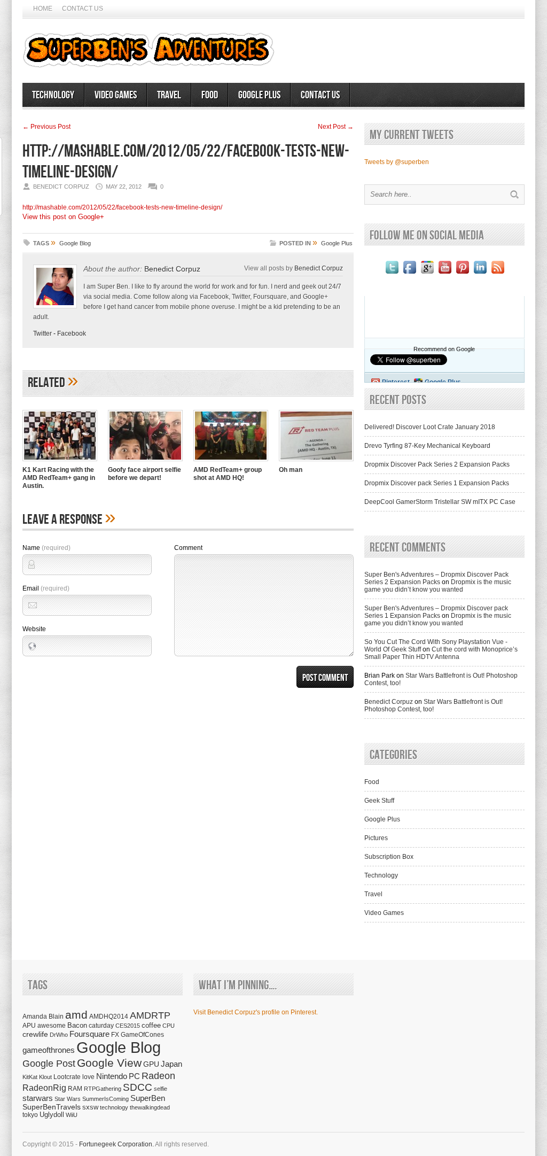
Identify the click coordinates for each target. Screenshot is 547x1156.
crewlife (35, 1034)
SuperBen (147, 1098)
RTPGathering (102, 1088)
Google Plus (259, 95)
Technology (53, 95)
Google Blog (75, 243)
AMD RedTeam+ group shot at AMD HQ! (227, 474)
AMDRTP (150, 1015)
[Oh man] (316, 462)
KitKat (29, 1077)
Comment (188, 548)
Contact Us (82, 8)
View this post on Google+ (63, 217)
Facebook (71, 333)
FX (115, 1034)
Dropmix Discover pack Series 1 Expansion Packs (436, 483)
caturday (101, 1025)
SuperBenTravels (51, 1107)
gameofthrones (48, 1050)
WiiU (71, 1115)
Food (209, 95)
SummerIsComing (105, 1099)
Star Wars (67, 1099)
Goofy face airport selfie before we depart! (144, 474)
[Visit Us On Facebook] (409, 273)
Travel (169, 95)
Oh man (290, 470)
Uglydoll (52, 1115)
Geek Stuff (379, 800)
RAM (75, 1088)
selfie (160, 1088)
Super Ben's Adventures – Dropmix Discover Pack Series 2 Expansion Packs (436, 578)
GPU (151, 1064)
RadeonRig (44, 1087)
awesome (51, 1025)
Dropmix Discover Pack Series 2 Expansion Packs (437, 464)
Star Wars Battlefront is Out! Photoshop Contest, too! (433, 705)
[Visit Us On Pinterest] (462, 273)
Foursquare (89, 1033)
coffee (151, 1025)
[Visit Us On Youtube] (445, 273)
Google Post (48, 1063)
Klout (45, 1077)
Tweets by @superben (396, 162)
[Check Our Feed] (497, 273)
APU (29, 1025)
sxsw (90, 1107)
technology (114, 1107)
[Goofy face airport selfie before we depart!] (145, 462)
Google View (109, 1063)
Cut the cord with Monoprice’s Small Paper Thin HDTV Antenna (441, 653)
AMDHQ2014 (108, 1016)
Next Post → (336, 126)
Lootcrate (67, 1076)
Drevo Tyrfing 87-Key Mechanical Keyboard (427, 445)
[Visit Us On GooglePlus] (427, 273)
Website (34, 629)
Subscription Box (388, 856)
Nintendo (111, 1076)
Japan (171, 1063)
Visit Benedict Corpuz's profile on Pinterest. (255, 1012)
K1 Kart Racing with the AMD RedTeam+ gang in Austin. (58, 478)
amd (76, 1014)
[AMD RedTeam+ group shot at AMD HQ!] (230, 462)
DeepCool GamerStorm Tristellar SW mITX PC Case (439, 502)
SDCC (137, 1087)
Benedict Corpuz (172, 269)
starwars (37, 1098)
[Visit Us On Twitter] (392, 273)
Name (46, 548)
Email (45, 588)
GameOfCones (142, 1034)
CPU (168, 1025)
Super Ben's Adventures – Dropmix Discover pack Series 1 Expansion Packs (436, 611)
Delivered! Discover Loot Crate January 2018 (429, 427)
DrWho (59, 1034)
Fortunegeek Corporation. (116, 1144)
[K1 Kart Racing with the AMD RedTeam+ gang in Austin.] (59, 462)
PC (134, 1076)
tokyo (30, 1114)
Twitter (42, 333)
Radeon (158, 1075)
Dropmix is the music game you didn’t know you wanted (437, 585)
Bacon (77, 1025)
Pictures (376, 838)
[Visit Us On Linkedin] (480, 273)
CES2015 (127, 1025)
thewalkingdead (150, 1107)
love (88, 1076)
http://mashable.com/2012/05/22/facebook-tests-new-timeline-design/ (122, 207)
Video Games (116, 95)
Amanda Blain (43, 1016)
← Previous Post (46, 126)
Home (42, 8)
